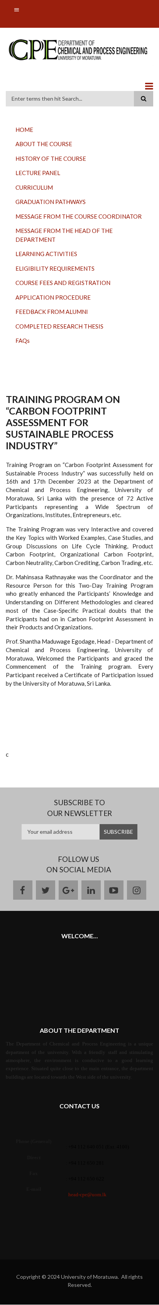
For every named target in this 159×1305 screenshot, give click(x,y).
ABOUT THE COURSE (43, 143)
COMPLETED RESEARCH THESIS (59, 326)
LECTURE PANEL (37, 172)
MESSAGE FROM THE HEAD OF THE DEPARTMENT (64, 235)
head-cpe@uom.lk (87, 1194)
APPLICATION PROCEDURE (53, 297)
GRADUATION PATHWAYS (50, 201)
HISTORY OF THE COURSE (50, 158)
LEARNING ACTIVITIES (46, 253)
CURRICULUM (34, 187)
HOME (24, 129)
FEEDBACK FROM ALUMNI (51, 311)
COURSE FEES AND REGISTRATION (62, 282)
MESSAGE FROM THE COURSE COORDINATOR (78, 216)
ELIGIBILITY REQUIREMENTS (55, 268)
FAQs (22, 340)
